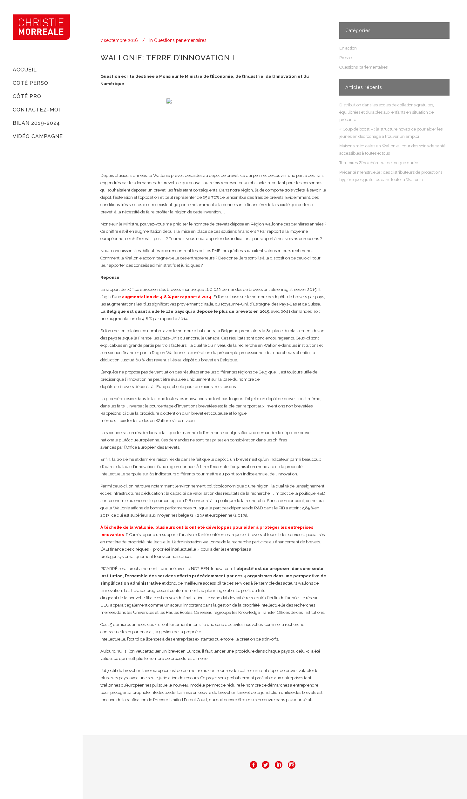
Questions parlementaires (180, 40)
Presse (345, 57)
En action (348, 48)
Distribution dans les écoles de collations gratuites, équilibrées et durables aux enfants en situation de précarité (386, 112)
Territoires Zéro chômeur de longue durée (378, 162)
